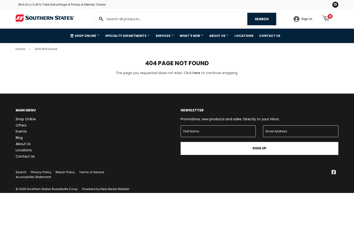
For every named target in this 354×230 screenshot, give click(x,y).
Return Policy (65, 172)
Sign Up (259, 148)
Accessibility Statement (33, 177)
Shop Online (85, 36)
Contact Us (269, 36)
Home (20, 49)
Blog (19, 137)
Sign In (306, 19)
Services (163, 36)
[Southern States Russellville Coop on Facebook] (334, 172)
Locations (244, 36)
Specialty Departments (126, 36)
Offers (21, 125)
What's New (190, 36)
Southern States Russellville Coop (52, 189)
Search (265, 19)
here (196, 72)
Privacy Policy (41, 172)
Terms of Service (91, 172)
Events (21, 131)
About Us (217, 36)
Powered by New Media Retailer (105, 189)
